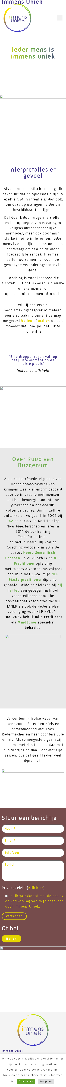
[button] (59, 18)
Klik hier (35, 888)
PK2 (10, 521)
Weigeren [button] (46, 1081)
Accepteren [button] (26, 1081)
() (23, 888)
